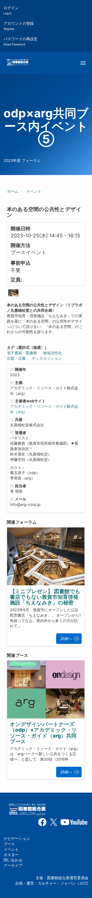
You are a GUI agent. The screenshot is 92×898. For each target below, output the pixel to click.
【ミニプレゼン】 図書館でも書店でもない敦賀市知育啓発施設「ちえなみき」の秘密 (45, 597)
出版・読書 (16, 358)
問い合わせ (13, 860)
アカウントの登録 (19, 26)
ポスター (11, 854)
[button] (13, 292)
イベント (34, 191)
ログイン (11, 10)
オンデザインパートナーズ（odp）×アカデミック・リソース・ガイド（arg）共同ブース (43, 732)
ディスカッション (47, 358)
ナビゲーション (17, 838)
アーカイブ (13, 865)
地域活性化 (52, 353)
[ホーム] (17, 62)
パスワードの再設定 (21, 41)
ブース (9, 844)
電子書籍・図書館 (22, 353)
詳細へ (66, 638)
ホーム (12, 191)
